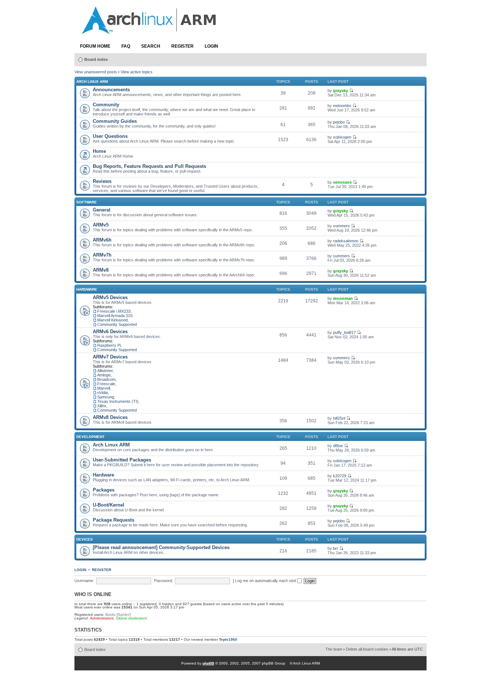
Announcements (111, 89)
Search (150, 46)
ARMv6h (102, 240)
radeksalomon (345, 241)
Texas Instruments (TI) (117, 401)
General (101, 210)
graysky (340, 90)
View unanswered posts (95, 72)
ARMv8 (101, 270)
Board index (96, 59)
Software (86, 202)
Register (182, 46)
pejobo (339, 122)
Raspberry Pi (109, 345)
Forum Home (95, 46)
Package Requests (113, 520)
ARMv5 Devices (110, 297)
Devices (84, 539)
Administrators (102, 618)
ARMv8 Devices (110, 417)
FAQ (125, 46)
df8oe (338, 446)
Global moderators (131, 618)
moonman (343, 298)
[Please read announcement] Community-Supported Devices (161, 547)
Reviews (102, 181)
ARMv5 (101, 225)
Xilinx (101, 406)
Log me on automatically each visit (266, 580)
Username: (84, 580)
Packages (103, 490)
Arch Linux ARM (92, 82)
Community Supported (117, 324)
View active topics (137, 72)
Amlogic (104, 375)
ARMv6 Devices (110, 331)
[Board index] (149, 30)
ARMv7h (102, 255)
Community (106, 104)
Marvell (103, 388)
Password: (163, 580)
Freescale (106, 384)
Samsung (105, 397)
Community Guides (115, 121)
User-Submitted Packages (122, 460)
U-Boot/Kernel (108, 505)
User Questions (110, 136)
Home (99, 151)
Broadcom (106, 379)
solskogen (342, 137)
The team (333, 649)
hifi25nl (339, 418)
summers (341, 226)
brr (335, 548)
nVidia (102, 392)
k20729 (339, 476)
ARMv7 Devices (110, 357)
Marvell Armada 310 (114, 315)
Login (211, 46)
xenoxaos (342, 182)
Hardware (86, 289)
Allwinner (105, 370)
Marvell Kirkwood (112, 320)
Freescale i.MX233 (114, 311)
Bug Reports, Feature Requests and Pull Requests (149, 166)
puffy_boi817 (344, 332)
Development (90, 437)
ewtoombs (342, 105)
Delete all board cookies (367, 649)
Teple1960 (228, 639)
